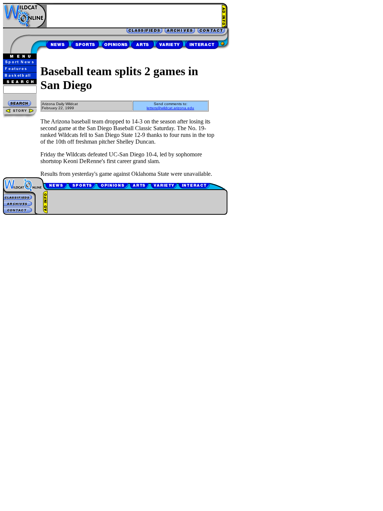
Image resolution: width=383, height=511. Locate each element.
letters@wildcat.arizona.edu (170, 108)
